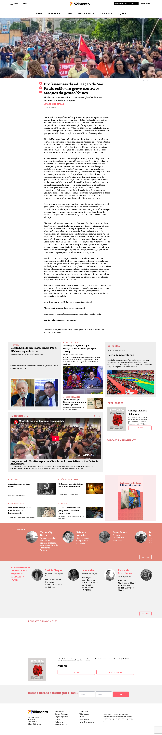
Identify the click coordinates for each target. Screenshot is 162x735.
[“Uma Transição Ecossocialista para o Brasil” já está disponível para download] (95, 403)
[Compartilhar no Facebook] (40, 83)
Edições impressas (61, 717)
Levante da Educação (54, 104)
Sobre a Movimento (61, 714)
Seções (121, 14)
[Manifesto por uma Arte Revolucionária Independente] (46, 512)
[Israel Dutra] (104, 537)
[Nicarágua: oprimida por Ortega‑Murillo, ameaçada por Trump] (83, 380)
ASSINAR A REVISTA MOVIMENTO (126, 4)
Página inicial (59, 711)
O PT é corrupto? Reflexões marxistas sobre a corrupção (53, 583)
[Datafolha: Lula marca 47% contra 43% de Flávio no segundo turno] (34, 393)
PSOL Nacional (84, 714)
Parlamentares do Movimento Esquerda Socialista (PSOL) (20, 573)
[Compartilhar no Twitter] (40, 87)
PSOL (70, 14)
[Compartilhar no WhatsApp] (40, 92)
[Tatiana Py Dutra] (32, 541)
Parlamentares (85, 14)
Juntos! (81, 717)
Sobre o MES (83, 711)
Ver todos (145, 557)
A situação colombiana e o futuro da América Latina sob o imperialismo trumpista (90, 583)
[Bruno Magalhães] (141, 537)
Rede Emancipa (84, 719)
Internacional (55, 14)
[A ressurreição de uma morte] (46, 489)
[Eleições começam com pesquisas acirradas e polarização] (94, 513)
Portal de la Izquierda (86, 722)
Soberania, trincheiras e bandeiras (118, 537)
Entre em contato (61, 725)
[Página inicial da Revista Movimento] (80, 5)
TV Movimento (19, 415)
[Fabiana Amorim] (68, 537)
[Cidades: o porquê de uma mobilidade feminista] (94, 489)
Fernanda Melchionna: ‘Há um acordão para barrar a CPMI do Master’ (127, 585)
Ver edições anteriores (115, 672)
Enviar (121, 694)
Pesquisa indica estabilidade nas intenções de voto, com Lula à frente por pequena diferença (34, 367)
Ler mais (140, 428)
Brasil (39, 14)
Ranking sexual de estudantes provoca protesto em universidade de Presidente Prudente (49, 544)
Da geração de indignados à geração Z (82, 540)
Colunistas (105, 14)
